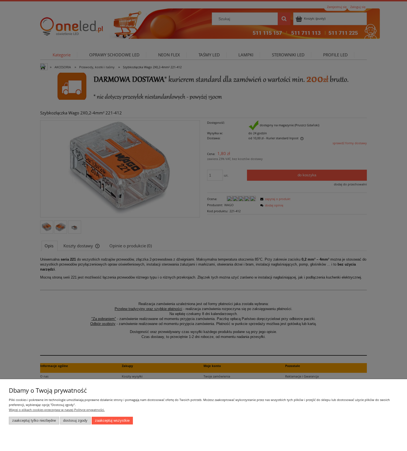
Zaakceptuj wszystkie (112, 421)
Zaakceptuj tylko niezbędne (34, 421)
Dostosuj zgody (75, 421)
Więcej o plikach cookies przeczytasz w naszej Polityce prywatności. (57, 410)
